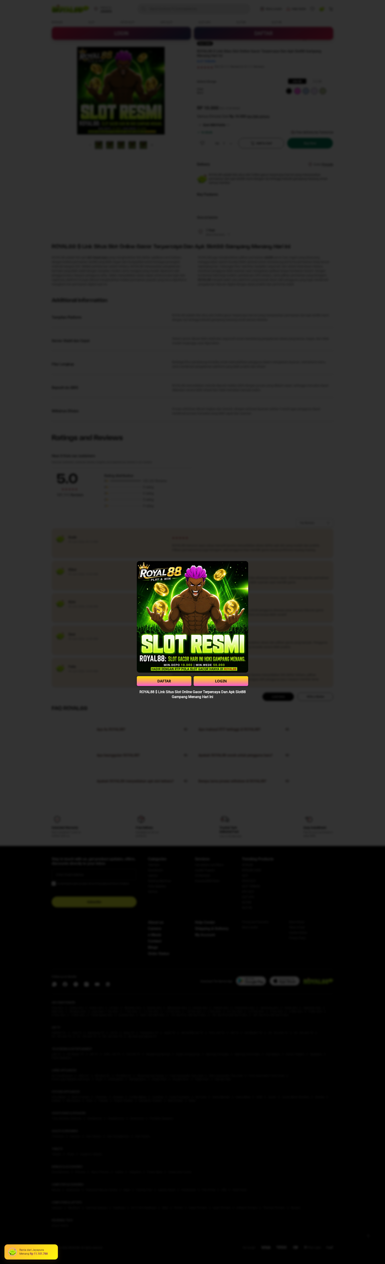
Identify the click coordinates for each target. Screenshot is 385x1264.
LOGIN (221, 681)
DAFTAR (164, 681)
